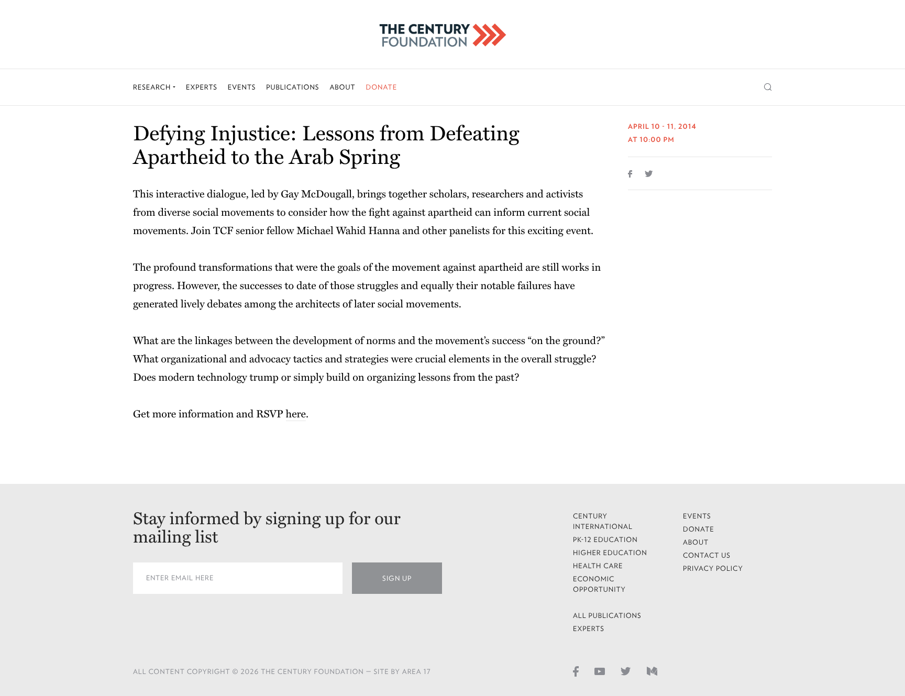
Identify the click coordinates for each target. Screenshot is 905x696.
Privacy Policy (713, 568)
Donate (381, 87)
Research (153, 87)
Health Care (598, 566)
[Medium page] (652, 671)
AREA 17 (416, 672)
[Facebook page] (576, 671)
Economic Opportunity (599, 584)
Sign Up (397, 578)
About (342, 87)
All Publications (607, 616)
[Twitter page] (626, 671)
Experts (201, 87)
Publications (292, 87)
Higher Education (610, 553)
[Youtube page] (599, 671)
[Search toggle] (768, 87)
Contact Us (707, 555)
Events (242, 87)
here (296, 414)
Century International (603, 521)
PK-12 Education (605, 540)
